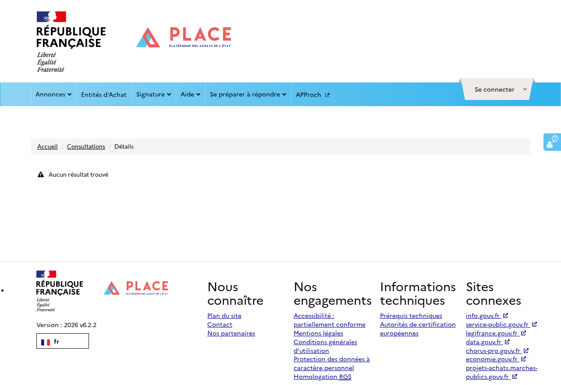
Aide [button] (187, 93)
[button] (497, 89)
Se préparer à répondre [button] (245, 93)
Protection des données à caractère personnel (332, 363)
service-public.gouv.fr (498, 324)
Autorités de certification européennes (418, 328)
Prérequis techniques (411, 315)
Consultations (86, 146)
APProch (309, 94)
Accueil (47, 146)
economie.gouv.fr (492, 358)
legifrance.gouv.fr (492, 332)
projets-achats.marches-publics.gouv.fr (501, 372)
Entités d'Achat (104, 94)
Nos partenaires (231, 332)
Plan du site (224, 315)
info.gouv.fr (483, 315)
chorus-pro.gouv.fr (494, 350)
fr (55, 341)
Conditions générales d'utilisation (325, 346)
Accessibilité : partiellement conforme (330, 319)
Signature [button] (150, 93)
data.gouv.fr (484, 341)
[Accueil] (134, 41)
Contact (219, 324)
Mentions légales (318, 332)
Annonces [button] (50, 93)
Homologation (323, 376)
